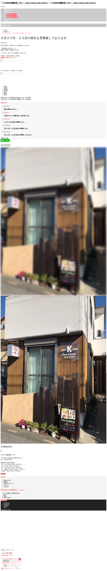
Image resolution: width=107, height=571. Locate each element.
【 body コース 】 (12, 15)
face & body (7, 497)
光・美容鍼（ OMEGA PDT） (12, 493)
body (5, 496)
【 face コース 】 (12, 14)
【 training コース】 (12, 17)
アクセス (6, 20)
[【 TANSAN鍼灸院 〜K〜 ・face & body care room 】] (48, 3)
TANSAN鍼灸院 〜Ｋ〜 (7, 568)
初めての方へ (7, 9)
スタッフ (6, 19)
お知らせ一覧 (4, 138)
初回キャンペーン (9, 12)
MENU (6, 11)
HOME (3, 477)
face (5, 494)
